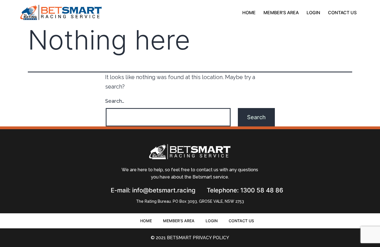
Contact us (342, 12)
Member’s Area (281, 12)
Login (313, 12)
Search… (114, 101)
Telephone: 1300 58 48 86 (245, 190)
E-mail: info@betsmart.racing (153, 190)
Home (249, 12)
